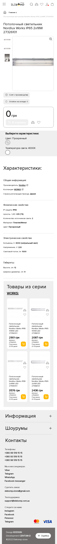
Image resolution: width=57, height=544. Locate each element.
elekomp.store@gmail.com (17, 491)
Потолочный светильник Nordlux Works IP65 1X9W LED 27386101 (40, 328)
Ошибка (45, 535)
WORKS (17, 189)
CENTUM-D (25, 535)
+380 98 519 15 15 (13, 460)
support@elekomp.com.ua (17, 500)
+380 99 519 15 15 (13, 453)
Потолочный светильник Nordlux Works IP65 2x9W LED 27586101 (40, 381)
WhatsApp (10, 477)
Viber (7, 470)
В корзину (19, 122)
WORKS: (13, 293)
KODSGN (17, 532)
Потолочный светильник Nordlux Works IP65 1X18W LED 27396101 (17, 328)
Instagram (9, 510)
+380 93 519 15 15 (13, 456)
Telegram (9, 473)
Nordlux (22, 185)
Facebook (9, 514)
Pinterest (9, 518)
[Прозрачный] (7, 142)
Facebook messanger (15, 481)
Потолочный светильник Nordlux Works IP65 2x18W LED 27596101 (17, 381)
